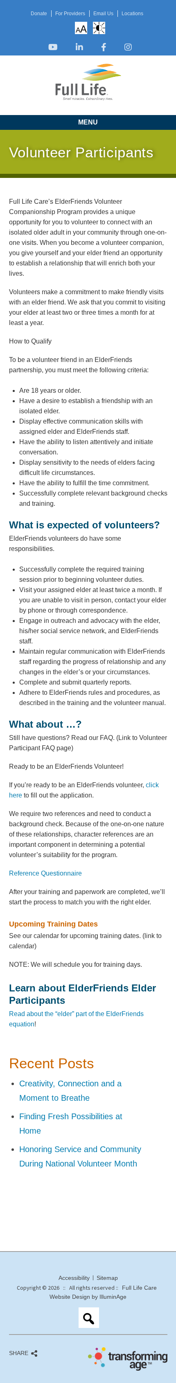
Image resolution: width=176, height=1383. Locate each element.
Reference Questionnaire (45, 873)
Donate (39, 13)
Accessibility (74, 1277)
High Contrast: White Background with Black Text (99, 28)
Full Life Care (139, 1287)
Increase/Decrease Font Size (81, 28)
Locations (132, 13)
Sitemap (107, 1277)
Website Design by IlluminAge (88, 1296)
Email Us (103, 13)
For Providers (70, 13)
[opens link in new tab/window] (53, 47)
